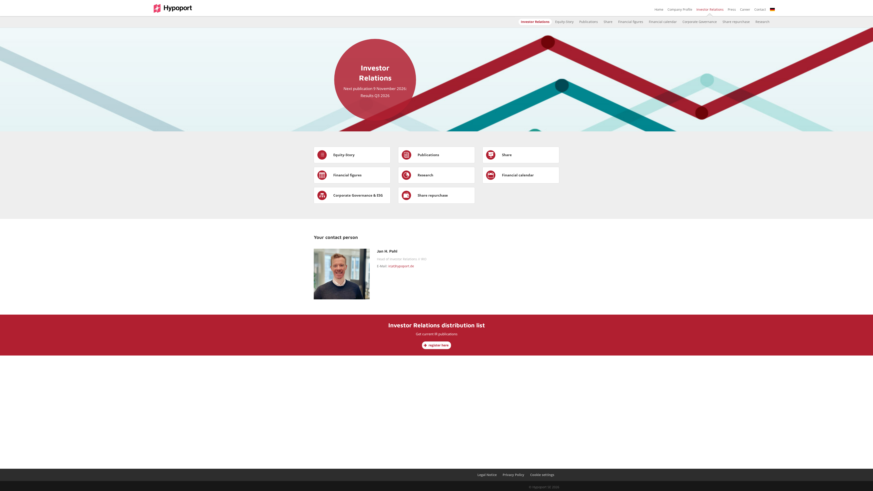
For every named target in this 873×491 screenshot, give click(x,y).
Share (608, 22)
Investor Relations (710, 10)
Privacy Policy (513, 475)
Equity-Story (564, 22)
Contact (760, 10)
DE (772, 10)
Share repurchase (736, 22)
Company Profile (679, 10)
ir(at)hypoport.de (401, 266)
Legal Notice (487, 475)
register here (439, 345)
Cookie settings (542, 475)
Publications (588, 22)
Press (732, 10)
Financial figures (630, 22)
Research (762, 22)
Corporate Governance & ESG (358, 195)
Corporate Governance (699, 22)
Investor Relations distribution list (436, 325)
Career (745, 10)
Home (659, 10)
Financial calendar (663, 22)
